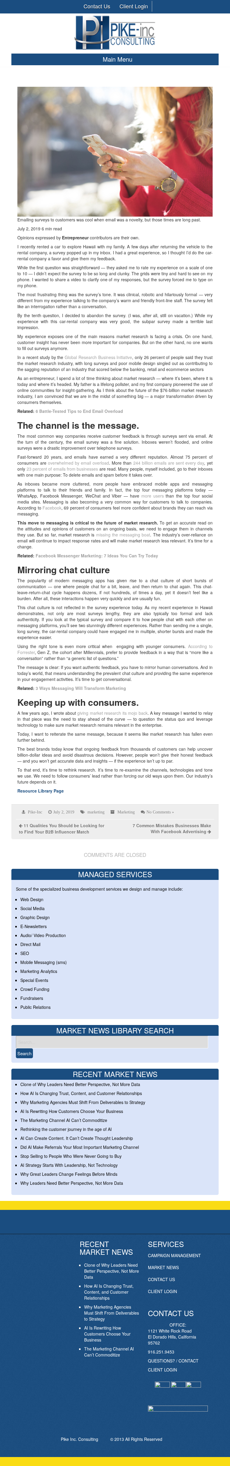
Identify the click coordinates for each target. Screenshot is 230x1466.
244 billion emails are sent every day (168, 463)
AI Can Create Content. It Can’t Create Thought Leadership (76, 1138)
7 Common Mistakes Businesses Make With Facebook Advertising (172, 828)
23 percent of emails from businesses (62, 469)
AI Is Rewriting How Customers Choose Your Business (71, 1111)
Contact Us (97, 6)
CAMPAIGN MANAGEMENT (174, 1255)
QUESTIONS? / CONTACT (173, 1361)
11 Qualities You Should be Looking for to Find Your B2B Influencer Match (61, 828)
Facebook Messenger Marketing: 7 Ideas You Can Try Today (97, 556)
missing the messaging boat (123, 535)
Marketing (126, 812)
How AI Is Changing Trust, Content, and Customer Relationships (81, 1093)
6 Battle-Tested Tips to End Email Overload (79, 411)
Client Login (133, 6)
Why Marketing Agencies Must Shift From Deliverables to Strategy (82, 1102)
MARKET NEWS (163, 1267)
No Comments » (160, 812)
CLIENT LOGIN (162, 1291)
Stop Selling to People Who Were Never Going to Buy (71, 1156)
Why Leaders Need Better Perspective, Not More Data (71, 1183)
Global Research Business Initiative (98, 357)
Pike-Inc (35, 812)
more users (152, 496)
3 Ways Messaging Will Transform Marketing (81, 688)
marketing (96, 812)
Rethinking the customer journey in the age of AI (66, 1129)
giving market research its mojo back (112, 713)
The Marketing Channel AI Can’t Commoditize (63, 1120)
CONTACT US (161, 1279)
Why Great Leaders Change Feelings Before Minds (68, 1174)
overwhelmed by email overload (78, 463)
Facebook (52, 508)
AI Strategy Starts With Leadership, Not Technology (69, 1165)
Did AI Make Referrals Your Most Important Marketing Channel (79, 1147)
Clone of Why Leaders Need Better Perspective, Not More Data (80, 1084)
